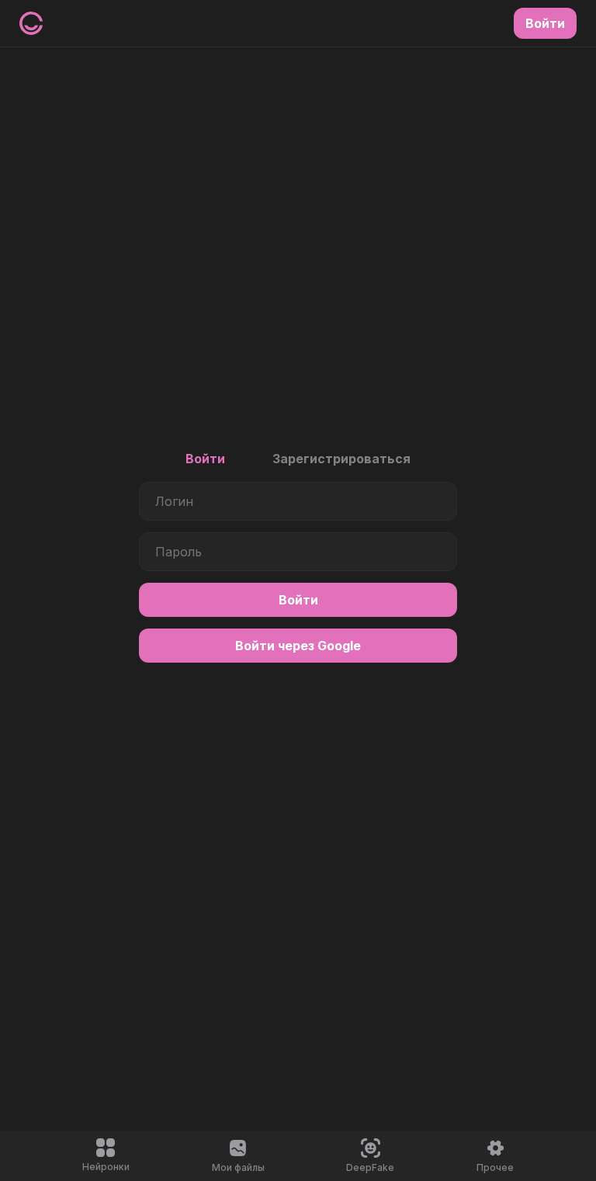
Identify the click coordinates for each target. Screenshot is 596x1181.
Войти (205, 458)
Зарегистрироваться (341, 458)
